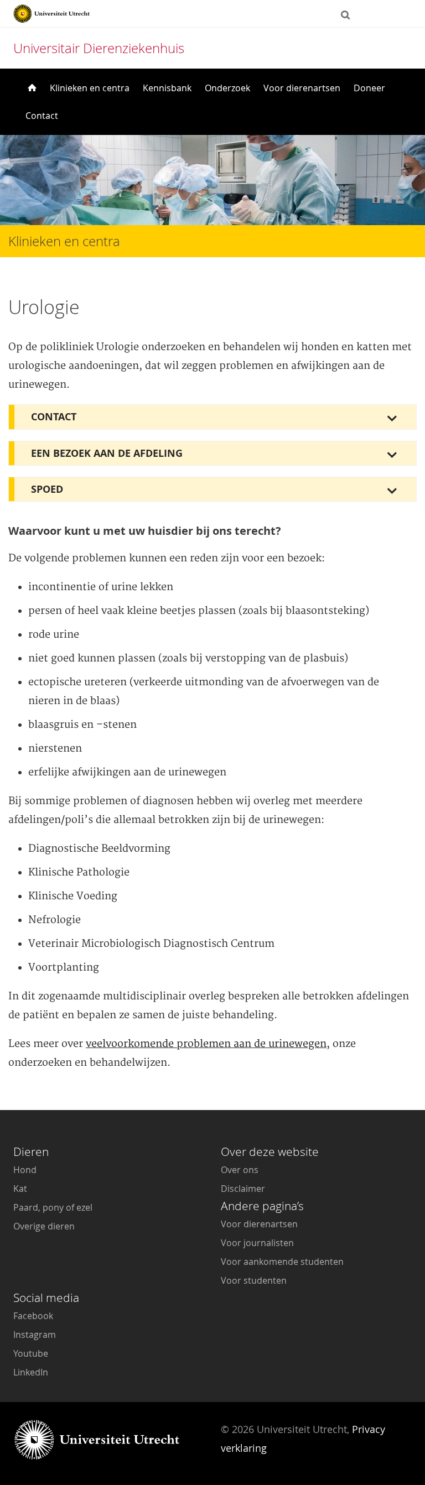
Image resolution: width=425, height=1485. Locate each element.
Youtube (30, 1353)
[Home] (31, 88)
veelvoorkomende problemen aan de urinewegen (206, 1044)
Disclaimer (243, 1188)
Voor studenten (254, 1280)
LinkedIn (30, 1372)
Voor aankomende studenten (282, 1261)
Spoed (47, 489)
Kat (20, 1188)
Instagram (34, 1334)
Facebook (33, 1316)
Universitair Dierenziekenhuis (98, 48)
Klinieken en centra (89, 88)
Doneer (369, 88)
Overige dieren (44, 1226)
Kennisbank (167, 88)
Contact (41, 116)
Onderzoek (227, 88)
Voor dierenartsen (301, 88)
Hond (25, 1170)
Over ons (239, 1170)
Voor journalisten (257, 1243)
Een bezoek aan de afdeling (107, 453)
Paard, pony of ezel (52, 1207)
